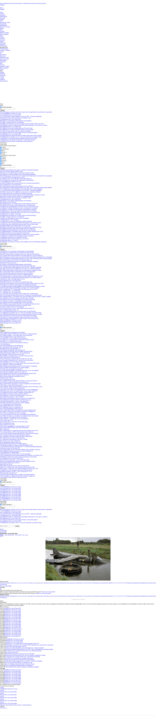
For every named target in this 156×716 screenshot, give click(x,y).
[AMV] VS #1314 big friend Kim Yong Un (13, 338)
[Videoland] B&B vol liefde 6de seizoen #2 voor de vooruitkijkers (19, 370)
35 (55, 583)
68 (109, 583)
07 (10, 583)
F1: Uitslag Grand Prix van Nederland (12, 122)
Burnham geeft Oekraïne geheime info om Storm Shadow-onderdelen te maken (22, 195)
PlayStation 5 (3, 60)
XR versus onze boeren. (8, 202)
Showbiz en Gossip (5, 22)
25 (39, 583)
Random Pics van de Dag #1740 (10, 323)
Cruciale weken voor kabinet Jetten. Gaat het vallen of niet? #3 (18, 391)
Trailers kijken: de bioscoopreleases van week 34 (14, 238)
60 (96, 583)
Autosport (2, 40)
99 (4, 584)
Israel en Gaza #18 (7, 424)
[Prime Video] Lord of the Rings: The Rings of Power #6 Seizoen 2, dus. (21, 386)
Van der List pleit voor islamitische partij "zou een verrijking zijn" (19, 389)
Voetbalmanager (4, 48)
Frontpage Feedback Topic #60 (10, 442)
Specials (39, 3)
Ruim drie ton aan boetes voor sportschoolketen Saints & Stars (18, 373)
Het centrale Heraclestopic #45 (10, 448)
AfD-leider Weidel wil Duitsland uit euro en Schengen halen (17, 205)
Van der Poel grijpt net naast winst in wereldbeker (14, 218)
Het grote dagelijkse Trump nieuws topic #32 (13, 372)
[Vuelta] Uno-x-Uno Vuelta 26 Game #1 (12, 361)
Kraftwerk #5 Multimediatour (9, 452)
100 (6, 584)
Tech (1, 21)
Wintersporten (3, 46)
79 (127, 583)
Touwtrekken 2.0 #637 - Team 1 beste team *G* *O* (16, 471)
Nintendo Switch (4, 57)
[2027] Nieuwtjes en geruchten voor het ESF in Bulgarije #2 (17, 411)
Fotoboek (2, 73)
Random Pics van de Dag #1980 (12, 631)
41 (65, 583)
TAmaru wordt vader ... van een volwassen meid (14, 459)
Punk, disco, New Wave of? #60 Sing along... (14, 421)
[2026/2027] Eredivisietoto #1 (10, 357)
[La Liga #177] (6, 420)
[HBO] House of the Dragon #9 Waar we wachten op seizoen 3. (19, 380)
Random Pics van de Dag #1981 (12, 630)
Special (3, 162)
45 (72, 583)
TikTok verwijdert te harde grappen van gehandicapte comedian (18, 209)
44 (70, 583)
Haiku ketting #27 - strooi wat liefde (11, 397)
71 (114, 583)
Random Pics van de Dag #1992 (10, 119)
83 (133, 583)
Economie (2, 18)
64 (103, 583)
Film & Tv (4, 152)
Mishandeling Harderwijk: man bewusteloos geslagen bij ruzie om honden (21, 314)
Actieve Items (14, 3)
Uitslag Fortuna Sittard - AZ (9, 309)
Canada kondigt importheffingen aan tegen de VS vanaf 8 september (19, 234)
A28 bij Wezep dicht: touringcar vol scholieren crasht (15, 118)
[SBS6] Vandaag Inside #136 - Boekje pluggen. (14, 367)
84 (135, 583)
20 (31, 583)
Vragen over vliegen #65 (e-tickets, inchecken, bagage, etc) (17, 476)
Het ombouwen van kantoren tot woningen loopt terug (16, 193)
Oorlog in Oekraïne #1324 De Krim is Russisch (14, 342)
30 (47, 583)
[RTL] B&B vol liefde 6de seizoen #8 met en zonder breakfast (18, 334)
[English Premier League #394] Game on (12, 336)
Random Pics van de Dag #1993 (10, 115)
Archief (44, 3)
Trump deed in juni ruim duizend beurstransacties (14, 233)
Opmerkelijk (3, 24)
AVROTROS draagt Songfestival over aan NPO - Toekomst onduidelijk (20, 116)
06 (8, 583)
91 (146, 583)
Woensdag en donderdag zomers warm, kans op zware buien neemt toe (20, 212)
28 (44, 583)
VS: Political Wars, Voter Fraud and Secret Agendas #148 (17, 467)
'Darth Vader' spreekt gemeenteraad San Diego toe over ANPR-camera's (20, 222)
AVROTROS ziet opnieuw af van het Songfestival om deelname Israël (20, 383)
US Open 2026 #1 (6, 377)
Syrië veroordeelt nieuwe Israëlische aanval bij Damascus (17, 236)
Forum (1, 3)
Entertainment (3, 25)
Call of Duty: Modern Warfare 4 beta (11, 171)
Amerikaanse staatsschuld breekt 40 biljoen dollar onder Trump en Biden (21, 135)
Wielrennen (3, 43)
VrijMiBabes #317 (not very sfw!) (10, 498)
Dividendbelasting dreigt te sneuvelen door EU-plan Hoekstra (18, 230)
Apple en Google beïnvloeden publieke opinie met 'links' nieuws (18, 138)
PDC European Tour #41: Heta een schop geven (14, 465)
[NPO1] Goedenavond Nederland (11, 364)
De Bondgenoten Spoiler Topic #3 (11, 408)
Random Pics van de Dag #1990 (10, 134)
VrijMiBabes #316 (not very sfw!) (13, 629)
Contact (2, 76)
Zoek (9, 3)
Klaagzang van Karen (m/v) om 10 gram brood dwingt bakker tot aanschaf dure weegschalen (26, 112)
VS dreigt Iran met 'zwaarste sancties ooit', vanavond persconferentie (19, 183)
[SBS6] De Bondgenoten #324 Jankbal (12, 332)
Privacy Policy (17, 705)
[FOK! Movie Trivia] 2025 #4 (10, 462)
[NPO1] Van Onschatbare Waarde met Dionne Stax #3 (16, 470)
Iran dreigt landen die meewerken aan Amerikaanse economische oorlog (20, 227)
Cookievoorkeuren (26, 705)
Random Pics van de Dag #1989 (10, 494)
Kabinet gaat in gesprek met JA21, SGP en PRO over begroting (18, 366)
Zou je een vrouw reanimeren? (10, 440)
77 (124, 583)
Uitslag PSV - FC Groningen (9, 219)
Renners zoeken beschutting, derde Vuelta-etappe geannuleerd (17, 174)
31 (49, 583)
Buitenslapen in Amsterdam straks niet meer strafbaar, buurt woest (19, 430)
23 (36, 583)
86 (138, 583)
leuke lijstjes (8, 586)
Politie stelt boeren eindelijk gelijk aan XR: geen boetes (16, 128)
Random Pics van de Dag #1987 (10, 497)
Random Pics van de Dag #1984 (12, 624)
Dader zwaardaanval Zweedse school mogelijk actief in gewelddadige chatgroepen (23, 241)
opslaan (2, 110)
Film (1, 29)
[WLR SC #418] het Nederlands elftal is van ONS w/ (16, 395)
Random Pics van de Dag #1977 (12, 636)
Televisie (2, 31)
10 (15, 583)
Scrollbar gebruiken (7, 107)
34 (54, 583)
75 (120, 583)
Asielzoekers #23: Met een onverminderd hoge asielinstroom (18, 414)
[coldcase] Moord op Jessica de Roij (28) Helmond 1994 (16, 445)
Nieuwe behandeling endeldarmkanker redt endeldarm (15, 120)
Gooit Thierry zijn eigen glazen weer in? (12, 177)
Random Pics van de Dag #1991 (10, 126)
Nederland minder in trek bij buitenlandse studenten (15, 435)
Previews (34, 3)
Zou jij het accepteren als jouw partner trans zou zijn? (16, 358)
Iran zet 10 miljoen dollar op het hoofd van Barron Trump (17, 173)
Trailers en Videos (4, 66)
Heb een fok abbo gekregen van (10, 348)
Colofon (2, 78)
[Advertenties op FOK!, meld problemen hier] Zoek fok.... (17, 432)
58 (93, 583)
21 (33, 583)
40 (64, 583)
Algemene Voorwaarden (6, 705)
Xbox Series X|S (4, 59)
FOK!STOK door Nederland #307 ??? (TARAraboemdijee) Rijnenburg (21, 446)
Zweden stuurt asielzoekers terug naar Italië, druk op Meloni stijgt (19, 224)
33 (52, 583)
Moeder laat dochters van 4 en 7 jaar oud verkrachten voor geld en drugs (20, 137)
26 (41, 583)
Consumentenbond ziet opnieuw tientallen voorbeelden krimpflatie (19, 170)
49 (78, 583)
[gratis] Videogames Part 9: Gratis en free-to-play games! (16, 360)
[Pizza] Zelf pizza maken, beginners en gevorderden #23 (17, 392)
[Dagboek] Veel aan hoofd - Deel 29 (11, 347)
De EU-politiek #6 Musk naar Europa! (12, 388)
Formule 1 (2, 38)
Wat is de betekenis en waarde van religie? (13, 413)
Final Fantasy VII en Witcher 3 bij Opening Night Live (16, 178)
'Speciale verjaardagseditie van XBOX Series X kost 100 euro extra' (19, 206)
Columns (25, 3)
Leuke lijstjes (3, 530)
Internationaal (3, 16)
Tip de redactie (4, 81)
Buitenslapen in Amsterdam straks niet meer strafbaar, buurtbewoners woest (21, 231)
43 (68, 583)
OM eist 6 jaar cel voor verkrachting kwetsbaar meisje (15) (17, 308)
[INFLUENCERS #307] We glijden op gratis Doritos (16, 351)
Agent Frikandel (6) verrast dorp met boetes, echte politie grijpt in (19, 132)
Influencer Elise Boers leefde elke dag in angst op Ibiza (16, 436)
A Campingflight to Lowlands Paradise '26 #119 (15, 426)
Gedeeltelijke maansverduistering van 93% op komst (15, 225)
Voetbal (2, 37)
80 (129, 583)
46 (73, 583)
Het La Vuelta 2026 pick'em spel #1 (11, 385)
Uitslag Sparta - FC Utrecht (9, 240)
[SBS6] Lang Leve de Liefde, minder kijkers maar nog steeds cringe (19, 363)
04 (5, 583)
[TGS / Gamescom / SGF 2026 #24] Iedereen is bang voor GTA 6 (19, 468)
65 (104, 583)
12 (18, 583)
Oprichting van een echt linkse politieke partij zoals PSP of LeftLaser (20, 449)
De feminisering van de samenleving (11, 345)
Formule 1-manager (5, 50)
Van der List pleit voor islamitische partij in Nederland (16, 221)
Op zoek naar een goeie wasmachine (11, 369)
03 (4, 583)
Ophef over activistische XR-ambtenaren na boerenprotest (17, 180)
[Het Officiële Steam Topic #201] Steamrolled (14, 427)
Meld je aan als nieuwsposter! (43, 593)
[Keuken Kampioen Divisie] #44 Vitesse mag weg (15, 399)
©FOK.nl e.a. (3, 708)
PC (1, 53)
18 (28, 583)
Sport (1, 35)
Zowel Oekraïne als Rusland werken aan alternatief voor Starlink (18, 208)
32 (51, 583)
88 (142, 583)
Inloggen (2, 5)
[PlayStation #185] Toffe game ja (10, 404)
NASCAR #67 (6, 464)
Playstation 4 (3, 54)
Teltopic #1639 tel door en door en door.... (12, 354)
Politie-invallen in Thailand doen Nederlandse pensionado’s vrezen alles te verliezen (23, 125)
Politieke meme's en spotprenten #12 (11, 407)
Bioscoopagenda (4, 34)
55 (88, 583)
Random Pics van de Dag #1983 (12, 626)
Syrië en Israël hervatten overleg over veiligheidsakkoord (16, 196)
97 (0, 584)
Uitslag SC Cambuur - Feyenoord (10, 214)
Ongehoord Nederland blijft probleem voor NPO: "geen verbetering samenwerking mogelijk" (26, 187)
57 (91, 583)
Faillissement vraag (7, 423)
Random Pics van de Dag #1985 (12, 623)
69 (111, 583)
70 (112, 583)
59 (94, 583)
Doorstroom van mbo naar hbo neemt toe (12, 438)
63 (101, 583)
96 (155, 583)
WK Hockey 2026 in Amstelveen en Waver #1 (14, 375)
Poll (3, 163)
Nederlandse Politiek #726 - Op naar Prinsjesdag (15, 353)
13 (20, 583)
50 (80, 583)
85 (137, 583)
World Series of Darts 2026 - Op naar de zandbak (15, 454)
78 (125, 583)
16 (25, 583)
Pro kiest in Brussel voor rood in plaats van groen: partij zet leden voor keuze (22, 123)
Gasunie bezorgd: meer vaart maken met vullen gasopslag (17, 474)
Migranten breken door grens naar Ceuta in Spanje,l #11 (16, 451)
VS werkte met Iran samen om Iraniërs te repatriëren (15, 131)
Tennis (1, 41)
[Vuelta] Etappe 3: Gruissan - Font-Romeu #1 (14, 401)
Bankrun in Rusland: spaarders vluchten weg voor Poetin (16, 129)
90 (145, 583)
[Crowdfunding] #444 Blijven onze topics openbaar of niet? (17, 461)
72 (116, 583)
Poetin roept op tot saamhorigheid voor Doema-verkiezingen (17, 299)
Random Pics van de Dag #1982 (12, 627)
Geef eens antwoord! (7, 379)
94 (151, 583)
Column (4, 158)
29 (46, 583)
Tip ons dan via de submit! (48, 591)
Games (2, 51)
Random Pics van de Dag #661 (10, 290)
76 (122, 583)
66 (106, 583)
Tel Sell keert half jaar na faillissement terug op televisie (16, 141)
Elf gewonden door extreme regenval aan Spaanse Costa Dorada (18, 457)
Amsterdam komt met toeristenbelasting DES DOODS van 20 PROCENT (21, 455)
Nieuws (20, 3)
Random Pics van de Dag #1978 (12, 634)
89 (143, 583)
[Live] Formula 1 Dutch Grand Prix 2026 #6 (14, 394)
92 (148, 583)
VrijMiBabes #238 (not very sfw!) (11, 320)
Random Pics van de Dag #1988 (10, 495)
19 (29, 583)
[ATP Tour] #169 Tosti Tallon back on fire (13, 477)
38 (60, 583)
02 (2, 583)
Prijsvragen (3, 75)
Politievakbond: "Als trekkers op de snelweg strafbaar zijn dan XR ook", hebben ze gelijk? (25, 296)
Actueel (2, 13)
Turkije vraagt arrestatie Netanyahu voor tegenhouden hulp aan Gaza (19, 304)
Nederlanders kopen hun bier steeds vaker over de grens (16, 186)
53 (85, 583)
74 (119, 583)
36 (57, 583)
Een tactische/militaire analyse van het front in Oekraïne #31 (17, 398)
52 (83, 583)
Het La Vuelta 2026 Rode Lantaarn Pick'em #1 (14, 382)
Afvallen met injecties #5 (8, 473)
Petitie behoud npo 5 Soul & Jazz (10, 405)
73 (117, 583)
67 (107, 583)
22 (34, 583)
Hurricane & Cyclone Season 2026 (11, 458)
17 (26, 583)
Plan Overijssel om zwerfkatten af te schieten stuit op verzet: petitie (19, 416)
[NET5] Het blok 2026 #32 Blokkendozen (13, 443)
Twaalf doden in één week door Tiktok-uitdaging (14, 402)
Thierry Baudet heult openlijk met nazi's (12, 376)
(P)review (4, 160)
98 (2, 584)
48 (77, 583)
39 (62, 583)
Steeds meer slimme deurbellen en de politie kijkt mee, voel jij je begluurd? (21, 189)
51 (81, 583)
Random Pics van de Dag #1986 (10, 500)
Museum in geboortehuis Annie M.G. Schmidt (13, 439)
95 (153, 583)
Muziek (2, 28)
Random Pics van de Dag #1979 (12, 633)
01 (0, 583)
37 (59, 583)
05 (7, 583)
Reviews (30, 3)
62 (99, 583)
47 (75, 583)
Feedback (2, 79)
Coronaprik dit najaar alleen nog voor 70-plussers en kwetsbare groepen (21, 295)
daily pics (2, 586)
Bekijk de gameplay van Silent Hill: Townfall (13, 237)
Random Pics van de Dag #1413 (10, 321)
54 (86, 583)
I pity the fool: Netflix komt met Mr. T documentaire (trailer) (17, 140)
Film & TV (3, 62)
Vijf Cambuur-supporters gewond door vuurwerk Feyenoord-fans (19, 433)
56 (90, 583)
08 (12, 583)
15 (23, 583)
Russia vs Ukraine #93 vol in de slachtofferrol (14, 418)
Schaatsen (2, 44)
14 (21, 583)
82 (132, 583)
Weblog (6, 3)
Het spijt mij (5, 344)
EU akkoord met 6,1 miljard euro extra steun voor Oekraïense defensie (20, 192)
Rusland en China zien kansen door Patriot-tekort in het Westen (18, 211)
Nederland (2, 15)
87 (140, 583)
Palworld (4, 429)
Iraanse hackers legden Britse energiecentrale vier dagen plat (17, 228)
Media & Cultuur (4, 32)
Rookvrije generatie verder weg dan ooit (12, 350)
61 (98, 583)
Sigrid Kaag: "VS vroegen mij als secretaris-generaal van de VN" (19, 203)
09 (13, 583)
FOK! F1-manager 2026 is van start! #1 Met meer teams (16, 355)
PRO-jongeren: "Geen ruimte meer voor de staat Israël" (16, 335)
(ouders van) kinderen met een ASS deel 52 (13, 417)
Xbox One (2, 56)
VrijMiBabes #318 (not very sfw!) (10, 113)
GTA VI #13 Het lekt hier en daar (11, 341)
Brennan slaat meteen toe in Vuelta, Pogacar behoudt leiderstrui (18, 215)
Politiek (2, 19)
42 (67, 583)
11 (16, 583)
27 (42, 583)
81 (130, 583)
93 (150, 583)
